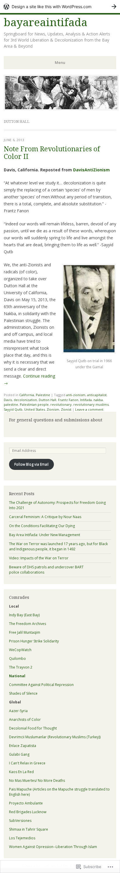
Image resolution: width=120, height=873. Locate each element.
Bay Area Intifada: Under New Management (44, 534)
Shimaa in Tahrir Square (28, 829)
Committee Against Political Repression (41, 684)
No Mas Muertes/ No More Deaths (37, 780)
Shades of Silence (23, 693)
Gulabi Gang (19, 754)
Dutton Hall (47, 400)
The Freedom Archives (27, 623)
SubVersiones (20, 820)
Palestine (43, 395)
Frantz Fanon (68, 400)
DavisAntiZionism (91, 170)
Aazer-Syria (18, 710)
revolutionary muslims (91, 404)
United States (34, 409)
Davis (8, 400)
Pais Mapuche (20, 789)
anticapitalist (97, 395)
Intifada (86, 400)
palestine (11, 404)
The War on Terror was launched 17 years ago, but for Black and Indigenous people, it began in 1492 (58, 546)
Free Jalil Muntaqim (24, 632)
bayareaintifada (45, 22)
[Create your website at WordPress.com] (60, 6)
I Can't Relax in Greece (27, 763)
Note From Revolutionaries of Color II (52, 152)
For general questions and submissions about (55, 420)
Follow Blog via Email (31, 464)
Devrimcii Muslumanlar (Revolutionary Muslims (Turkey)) (54, 736)
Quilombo (17, 658)
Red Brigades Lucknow (27, 811)
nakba (98, 400)
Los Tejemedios (22, 838)
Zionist (66, 409)
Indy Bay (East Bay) (24, 614)
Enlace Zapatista (22, 745)
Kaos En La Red (21, 771)
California (26, 395)
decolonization (25, 400)
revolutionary (61, 404)
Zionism (53, 409)
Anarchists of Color (25, 719)
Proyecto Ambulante (26, 803)
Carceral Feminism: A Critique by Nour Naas (45, 516)
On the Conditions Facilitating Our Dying (42, 525)
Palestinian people (34, 404)
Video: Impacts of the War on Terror (38, 558)
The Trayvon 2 (20, 667)
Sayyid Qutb (13, 409)
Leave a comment (89, 409)
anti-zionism (75, 395)
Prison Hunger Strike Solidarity (34, 641)
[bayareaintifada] (61, 108)
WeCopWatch (20, 649)
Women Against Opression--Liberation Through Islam (53, 846)
